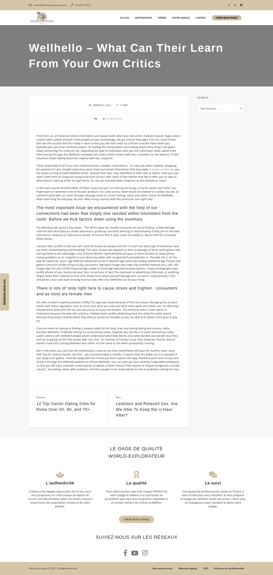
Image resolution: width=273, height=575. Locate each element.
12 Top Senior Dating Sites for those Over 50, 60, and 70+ (66, 406)
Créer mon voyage (137, 519)
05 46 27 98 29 (83, 5)
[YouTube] (235, 5)
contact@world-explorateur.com (49, 5)
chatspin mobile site (161, 169)
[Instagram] (241, 5)
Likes (124, 105)
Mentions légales (187, 568)
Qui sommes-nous (162, 568)
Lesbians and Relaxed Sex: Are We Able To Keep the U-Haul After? (147, 409)
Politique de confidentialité (229, 568)
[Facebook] (229, 5)
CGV (205, 568)
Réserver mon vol (4, 292)
